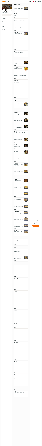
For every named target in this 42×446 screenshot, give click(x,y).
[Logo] (3, 1)
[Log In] (35, 1)
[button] (7, 17)
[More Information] (11, 10)
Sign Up (39, 1)
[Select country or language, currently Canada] (33, 1)
